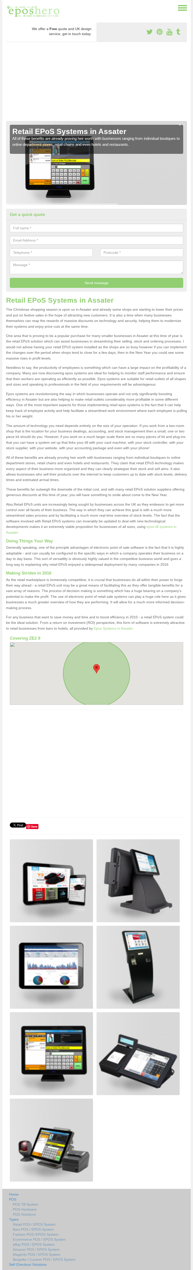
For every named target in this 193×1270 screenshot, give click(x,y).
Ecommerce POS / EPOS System (39, 1239)
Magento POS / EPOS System (37, 1254)
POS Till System (25, 1204)
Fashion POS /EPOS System (35, 1234)
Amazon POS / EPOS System (36, 1249)
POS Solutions (24, 1214)
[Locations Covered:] (8, 7)
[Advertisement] (96, 83)
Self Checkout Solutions (28, 1264)
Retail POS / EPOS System (34, 1224)
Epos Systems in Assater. (114, 628)
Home (14, 1194)
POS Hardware (25, 1209)
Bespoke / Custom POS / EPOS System (44, 1259)
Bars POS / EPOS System (33, 1229)
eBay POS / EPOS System (34, 1244)
